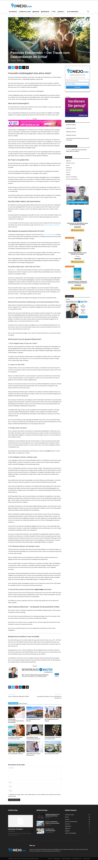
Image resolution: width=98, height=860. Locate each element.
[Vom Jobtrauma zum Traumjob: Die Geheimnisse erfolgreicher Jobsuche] (77, 274)
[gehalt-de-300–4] (76, 116)
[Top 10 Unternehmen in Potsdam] (53, 746)
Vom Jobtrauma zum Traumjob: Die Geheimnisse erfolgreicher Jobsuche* (77, 282)
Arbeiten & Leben (25, 11)
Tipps (54, 11)
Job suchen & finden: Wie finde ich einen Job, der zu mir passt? (77, 139)
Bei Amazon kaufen (78, 230)
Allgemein (68, 160)
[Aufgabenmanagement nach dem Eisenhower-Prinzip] (40, 816)
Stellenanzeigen (73, 11)
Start (9, 15)
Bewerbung (45, 11)
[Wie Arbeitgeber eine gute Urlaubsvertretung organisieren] (34, 730)
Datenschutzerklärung (66, 858)
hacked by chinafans (71, 124)
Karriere (36, 11)
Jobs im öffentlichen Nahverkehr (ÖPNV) (18, 696)
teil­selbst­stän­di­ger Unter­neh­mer (52, 225)
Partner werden (86, 858)
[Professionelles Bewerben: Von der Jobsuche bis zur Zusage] (77, 245)
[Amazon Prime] (77, 256)
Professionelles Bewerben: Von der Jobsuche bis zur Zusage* (77, 253)
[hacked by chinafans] (20, 821)
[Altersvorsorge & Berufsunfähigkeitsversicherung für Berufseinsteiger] (16, 712)
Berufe (67, 165)
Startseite (50, 858)
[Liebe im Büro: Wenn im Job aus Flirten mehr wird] (34, 746)
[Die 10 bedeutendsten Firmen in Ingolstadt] (53, 712)
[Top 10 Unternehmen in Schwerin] (16, 746)
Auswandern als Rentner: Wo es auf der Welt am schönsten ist (49, 697)
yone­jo (15, 269)
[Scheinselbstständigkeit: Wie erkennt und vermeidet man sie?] (53, 730)
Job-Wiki (61, 11)
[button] (88, 11)
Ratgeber (14, 15)
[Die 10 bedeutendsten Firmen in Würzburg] (34, 712)
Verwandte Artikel (13, 703)
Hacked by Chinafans (71, 131)
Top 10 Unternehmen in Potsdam (52, 753)
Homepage (13, 11)
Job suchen (77, 87)
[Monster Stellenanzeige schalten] (77, 204)
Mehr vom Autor (23, 703)
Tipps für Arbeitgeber (71, 177)
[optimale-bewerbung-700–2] (34, 672)
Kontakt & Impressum (77, 858)
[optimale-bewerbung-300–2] (76, 319)
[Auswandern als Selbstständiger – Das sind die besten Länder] (16, 730)
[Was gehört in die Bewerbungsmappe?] (40, 831)
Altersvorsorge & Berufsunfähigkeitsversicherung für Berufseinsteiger (16, 721)
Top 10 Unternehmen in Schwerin (15, 753)
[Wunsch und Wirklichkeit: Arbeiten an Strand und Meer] (40, 823)
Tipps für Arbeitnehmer (72, 179)
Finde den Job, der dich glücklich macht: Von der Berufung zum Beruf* (77, 224)
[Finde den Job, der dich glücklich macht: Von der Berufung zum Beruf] (77, 216)
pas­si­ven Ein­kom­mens (49, 234)
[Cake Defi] (34, 127)
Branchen (68, 170)
